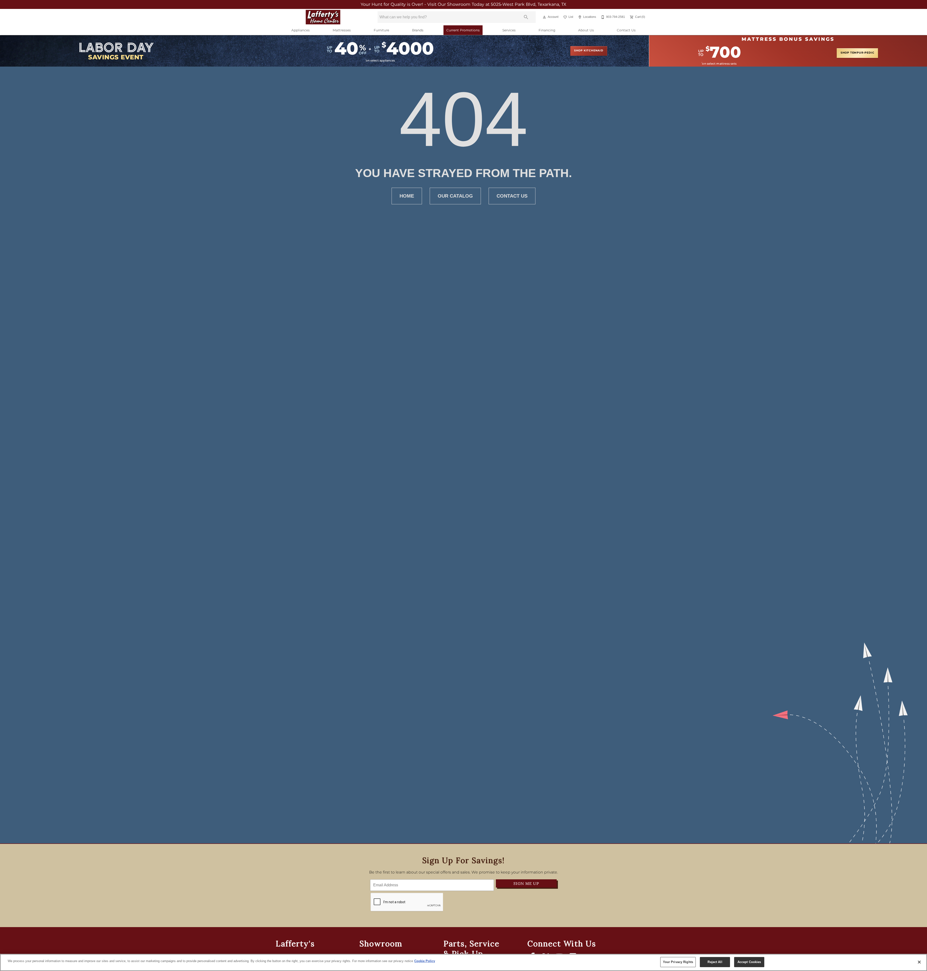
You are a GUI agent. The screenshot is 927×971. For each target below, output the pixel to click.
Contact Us (626, 30)
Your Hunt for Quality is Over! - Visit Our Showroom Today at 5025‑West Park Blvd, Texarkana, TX (463, 4)
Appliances (300, 30)
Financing (547, 30)
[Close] (919, 962)
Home (407, 196)
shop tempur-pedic (857, 53)
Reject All (715, 962)
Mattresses (342, 30)
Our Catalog (455, 196)
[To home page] (323, 17)
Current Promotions (463, 30)
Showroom (380, 944)
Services (509, 30)
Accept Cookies (749, 962)
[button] (544, 17)
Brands (417, 30)
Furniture (381, 30)
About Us (586, 30)
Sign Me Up (526, 883)
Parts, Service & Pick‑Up (471, 949)
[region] (463, 962)
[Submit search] (526, 17)
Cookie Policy (424, 961)
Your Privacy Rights (678, 962)
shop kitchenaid (588, 50)
